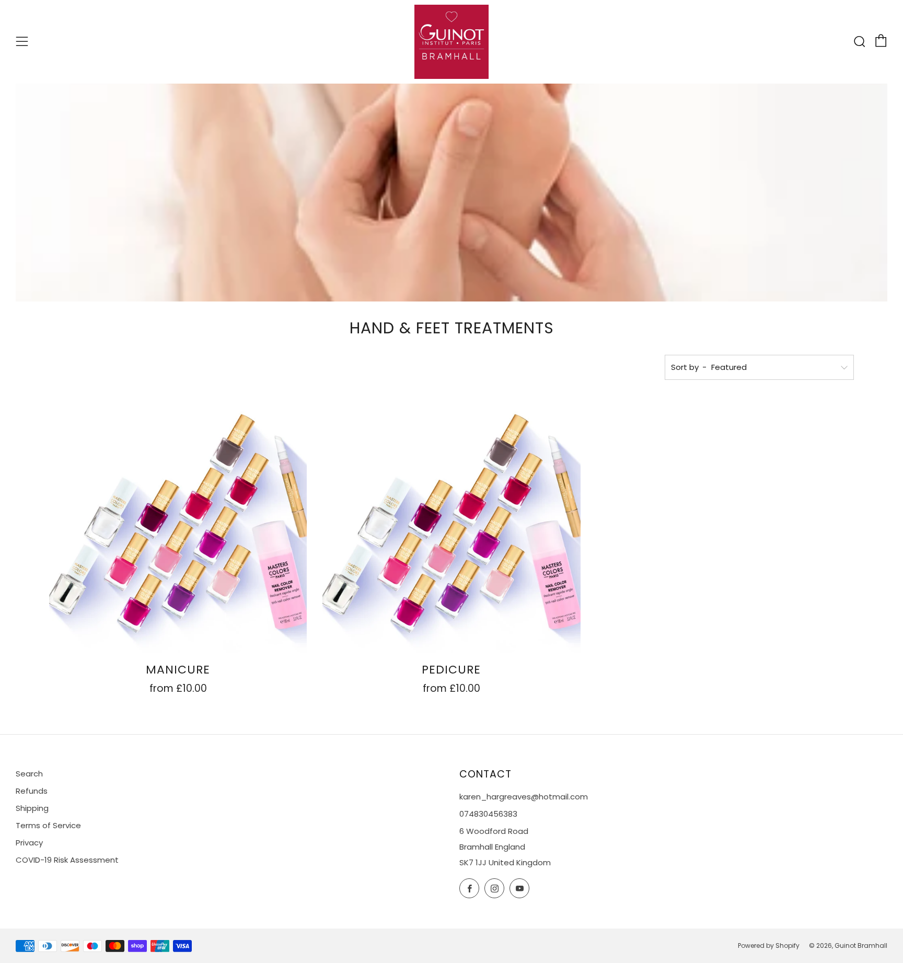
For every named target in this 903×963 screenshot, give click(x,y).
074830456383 (488, 813)
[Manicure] (178, 524)
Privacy (29, 842)
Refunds (32, 790)
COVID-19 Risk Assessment (67, 859)
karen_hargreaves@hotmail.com (523, 796)
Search (29, 773)
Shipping (32, 808)
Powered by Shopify (769, 945)
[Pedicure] (451, 524)
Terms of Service (48, 825)
